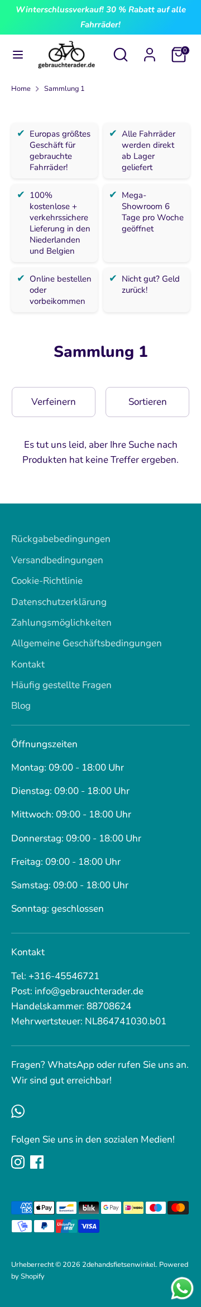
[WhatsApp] (18, 1111)
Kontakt (28, 664)
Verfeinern (53, 401)
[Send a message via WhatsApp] (182, 1288)
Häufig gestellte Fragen (61, 685)
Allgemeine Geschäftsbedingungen (86, 643)
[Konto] (149, 51)
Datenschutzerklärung (59, 602)
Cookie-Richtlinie (47, 580)
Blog (21, 705)
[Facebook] (37, 1162)
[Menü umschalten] (14, 54)
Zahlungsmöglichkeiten (61, 622)
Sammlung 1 (64, 89)
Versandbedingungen (57, 560)
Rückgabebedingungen (61, 539)
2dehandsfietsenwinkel (119, 1265)
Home (21, 89)
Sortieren (147, 401)
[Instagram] (18, 1162)
